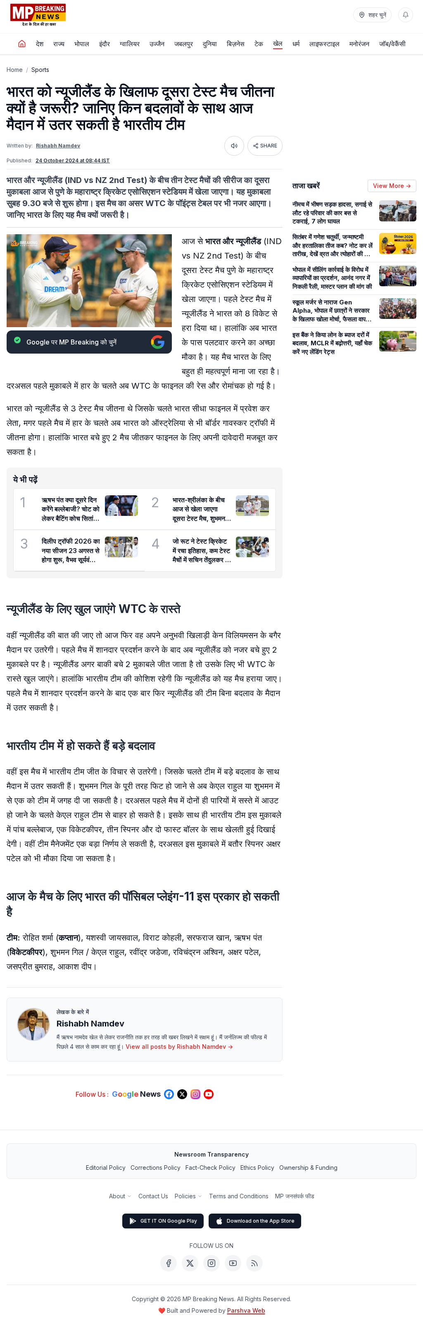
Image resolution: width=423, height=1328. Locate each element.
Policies (185, 1196)
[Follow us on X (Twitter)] (182, 1094)
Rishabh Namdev (58, 146)
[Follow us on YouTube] (209, 1094)
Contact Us (153, 1196)
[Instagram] (211, 1263)
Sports (40, 69)
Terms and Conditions (239, 1196)
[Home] (22, 44)
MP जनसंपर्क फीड (294, 1196)
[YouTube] (233, 1263)
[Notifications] (405, 14)
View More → (392, 185)
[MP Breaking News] (38, 14)
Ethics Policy (257, 1167)
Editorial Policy (106, 1167)
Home (15, 69)
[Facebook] (168, 1263)
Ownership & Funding (308, 1167)
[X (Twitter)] (190, 1263)
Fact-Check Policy (210, 1167)
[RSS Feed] (254, 1263)
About (117, 1196)
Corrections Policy (156, 1167)
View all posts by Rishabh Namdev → (179, 1046)
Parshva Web (246, 1310)
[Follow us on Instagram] (195, 1094)
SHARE (268, 146)
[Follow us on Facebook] (169, 1094)
